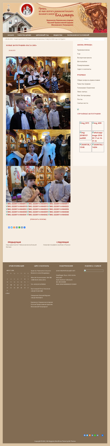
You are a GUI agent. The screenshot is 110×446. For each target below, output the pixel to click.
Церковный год (42, 35)
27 (17, 287)
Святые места (82, 103)
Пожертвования (83, 65)
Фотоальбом (82, 61)
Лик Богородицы (83, 95)
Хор (78, 54)
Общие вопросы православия (88, 80)
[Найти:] (94, 39)
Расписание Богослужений (78, 35)
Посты (79, 99)
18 (11, 285)
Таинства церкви (24, 35)
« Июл (7, 293)
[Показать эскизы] (38, 219)
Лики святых (82, 92)
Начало (11, 35)
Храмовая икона (83, 50)
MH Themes (72, 441)
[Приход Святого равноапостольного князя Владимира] (55, 31)
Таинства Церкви (83, 84)
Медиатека (57, 35)
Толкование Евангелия (86, 88)
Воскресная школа (84, 58)
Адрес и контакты (84, 69)
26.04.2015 (12, 50)
